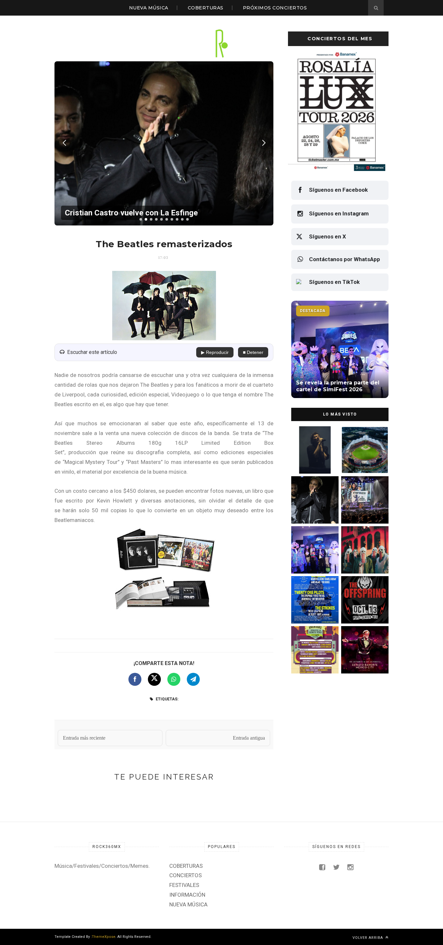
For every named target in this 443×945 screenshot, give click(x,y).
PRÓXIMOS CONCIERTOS (275, 8)
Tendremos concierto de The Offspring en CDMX (364, 610)
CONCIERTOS (185, 875)
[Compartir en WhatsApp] (173, 679)
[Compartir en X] (154, 679)
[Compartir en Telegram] (193, 679)
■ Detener (253, 352)
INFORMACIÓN (187, 894)
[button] (140, 219)
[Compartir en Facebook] (134, 679)
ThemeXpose (103, 937)
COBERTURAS (205, 8)
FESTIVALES (184, 885)
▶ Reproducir (215, 352)
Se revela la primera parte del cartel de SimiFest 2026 (312, 560)
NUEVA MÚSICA (148, 8)
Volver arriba (368, 938)
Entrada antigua (249, 738)
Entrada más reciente (84, 738)
